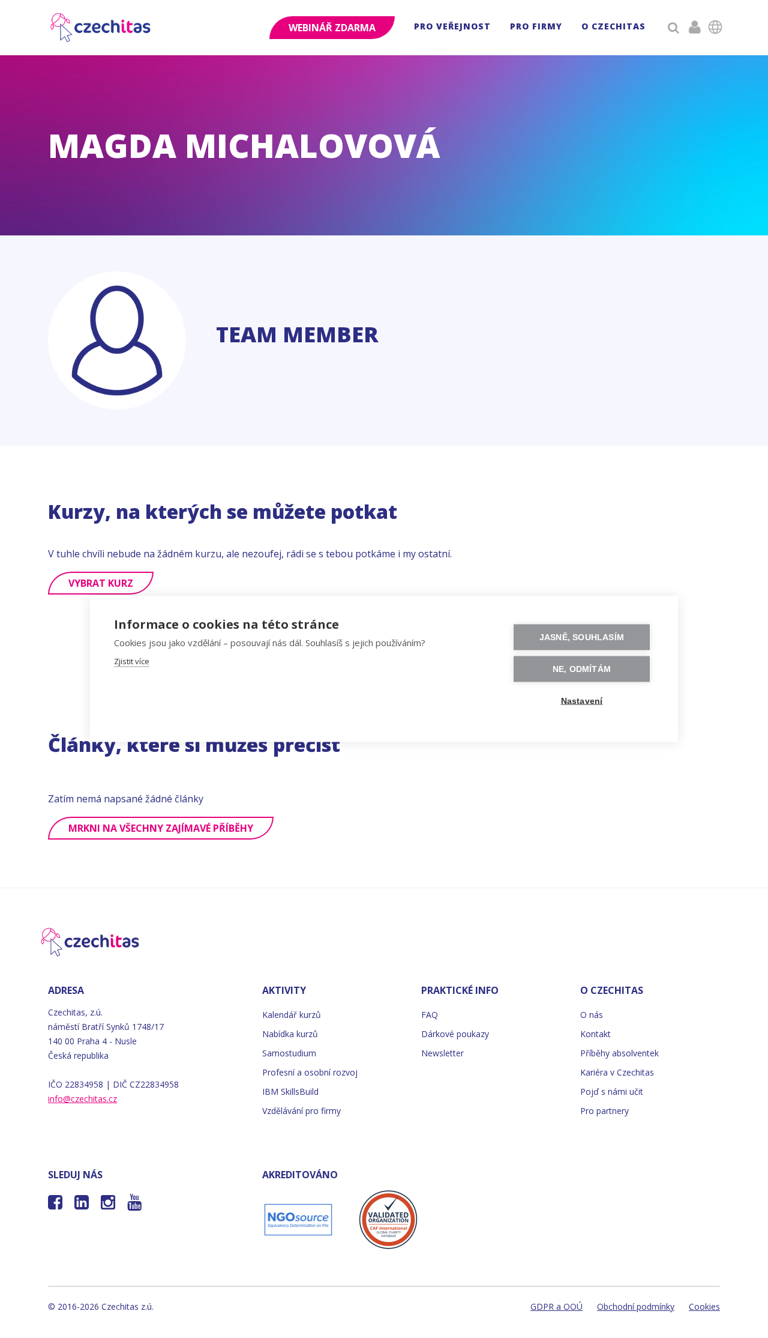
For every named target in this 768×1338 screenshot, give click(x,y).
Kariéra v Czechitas (617, 1072)
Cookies (704, 1306)
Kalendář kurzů (291, 1014)
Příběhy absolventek (619, 1053)
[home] (101, 27)
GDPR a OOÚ (556, 1306)
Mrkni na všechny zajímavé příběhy (160, 828)
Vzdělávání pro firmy (301, 1110)
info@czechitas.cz (82, 1098)
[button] (452, 27)
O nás (591, 1014)
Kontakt (595, 1034)
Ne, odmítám (582, 669)
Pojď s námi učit (611, 1091)
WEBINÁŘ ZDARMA (332, 27)
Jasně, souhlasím (581, 637)
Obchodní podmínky (635, 1306)
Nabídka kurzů (290, 1034)
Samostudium (289, 1053)
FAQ (429, 1014)
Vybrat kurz (100, 583)
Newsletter (442, 1053)
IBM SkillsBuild (290, 1091)
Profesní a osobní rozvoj (310, 1072)
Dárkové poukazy (455, 1034)
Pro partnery (604, 1110)
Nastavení (582, 701)
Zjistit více (131, 661)
